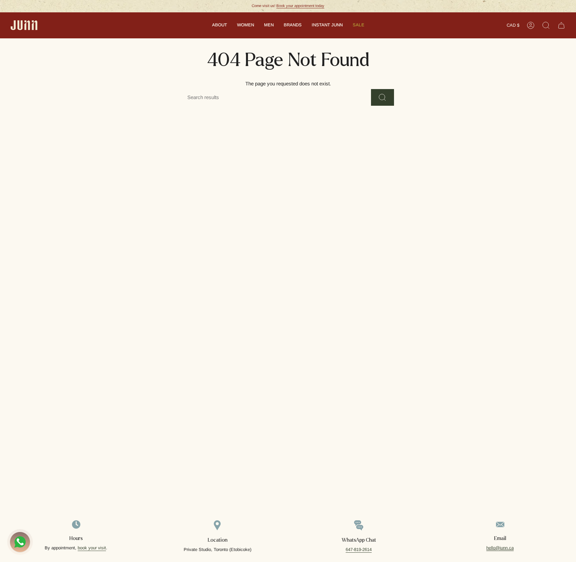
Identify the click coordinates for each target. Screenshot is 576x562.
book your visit (92, 547)
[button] (219, 25)
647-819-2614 (359, 549)
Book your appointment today (300, 6)
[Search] (382, 97)
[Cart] (561, 25)
